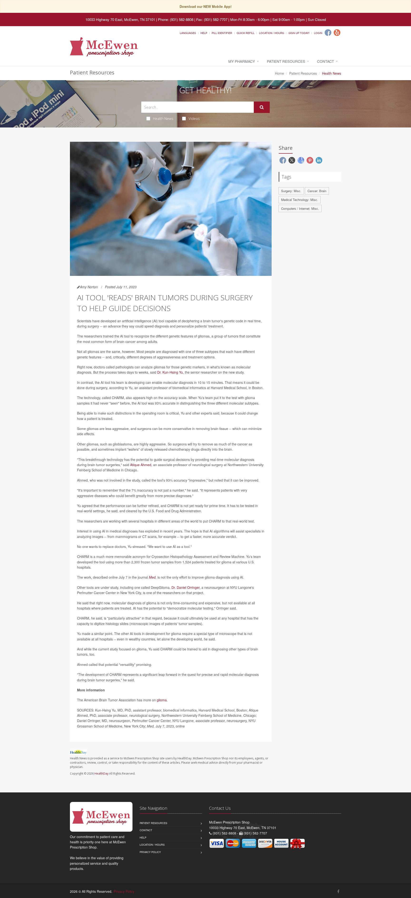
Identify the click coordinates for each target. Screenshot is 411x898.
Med (152, 577)
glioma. (162, 700)
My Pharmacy (241, 61)
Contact (325, 61)
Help (204, 33)
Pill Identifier (222, 33)
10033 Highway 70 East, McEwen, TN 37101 (120, 19)
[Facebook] (328, 32)
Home (279, 73)
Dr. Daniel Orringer (185, 587)
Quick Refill (245, 33)
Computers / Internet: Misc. (300, 208)
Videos (194, 118)
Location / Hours (271, 33)
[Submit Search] (262, 107)
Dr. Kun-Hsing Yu (170, 372)
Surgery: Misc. (291, 191)
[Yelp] (337, 32)
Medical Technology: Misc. (299, 199)
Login (318, 33)
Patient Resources (286, 61)
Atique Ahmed (140, 464)
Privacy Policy (150, 852)
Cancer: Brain (317, 191)
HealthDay (101, 773)
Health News (163, 118)
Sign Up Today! (299, 33)
